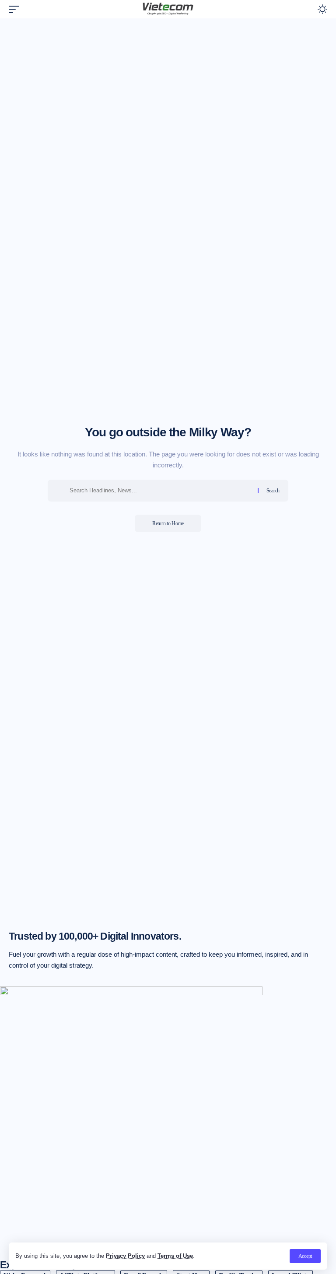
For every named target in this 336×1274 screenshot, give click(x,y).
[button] (305, 1256)
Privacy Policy (125, 1256)
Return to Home (168, 523)
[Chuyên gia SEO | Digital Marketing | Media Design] (168, 9)
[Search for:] (160, 491)
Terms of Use (175, 1256)
